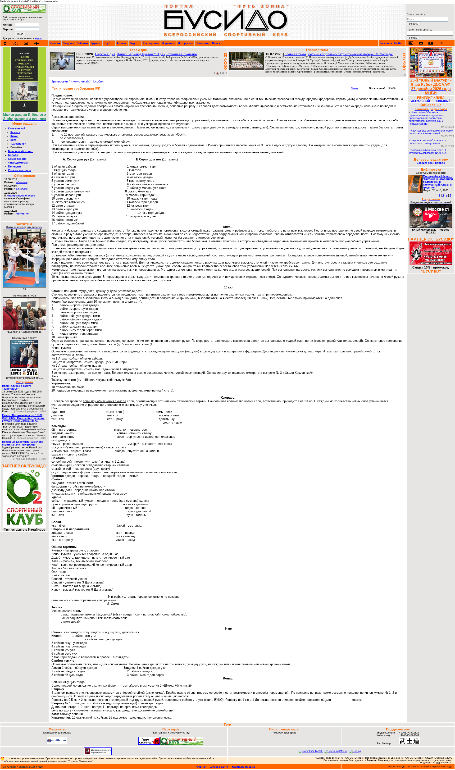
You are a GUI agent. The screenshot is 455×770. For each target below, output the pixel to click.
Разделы (68, 43)
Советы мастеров (19, 170)
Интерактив (185, 43)
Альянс (122, 43)
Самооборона (17, 158)
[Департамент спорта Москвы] (98, 754)
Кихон (14, 136)
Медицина (14, 166)
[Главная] (5, 43)
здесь (38, 38)
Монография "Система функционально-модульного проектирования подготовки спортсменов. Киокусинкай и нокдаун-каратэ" (426, 118)
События (82, 43)
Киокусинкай (16, 128)
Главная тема (295, 54)
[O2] (24, 11)
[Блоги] (411, 43)
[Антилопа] (56, 743)
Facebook (386, 43)
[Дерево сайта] (16, 43)
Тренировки (151, 43)
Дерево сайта (219, 766)
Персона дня (105, 54)
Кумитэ (15, 132)
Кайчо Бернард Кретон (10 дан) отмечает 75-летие (157, 54)
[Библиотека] (441, 43)
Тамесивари (18, 143)
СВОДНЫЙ (443, 101)
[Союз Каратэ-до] (149, 743)
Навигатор (202, 43)
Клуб (107, 43)
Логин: (7, 24)
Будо (133, 43)
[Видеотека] (431, 43)
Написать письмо (243, 766)
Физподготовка (18, 162)
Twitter (398, 43)
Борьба (13, 155)
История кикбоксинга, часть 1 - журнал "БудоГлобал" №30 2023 (428, 151)
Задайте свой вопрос (431, 162)
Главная (55, 43)
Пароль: (8, 29)
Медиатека (168, 43)
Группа (95, 43)
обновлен (21, 182)
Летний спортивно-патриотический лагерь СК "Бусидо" (350, 54)
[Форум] (36, 43)
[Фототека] (421, 43)
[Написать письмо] (26, 43)
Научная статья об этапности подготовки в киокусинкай (427, 142)
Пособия (97, 81)
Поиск (216, 43)
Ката (13, 139)
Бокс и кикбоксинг (20, 151)
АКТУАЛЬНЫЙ (420, 101)
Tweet (354, 88)
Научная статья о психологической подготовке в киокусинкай (431, 132)
